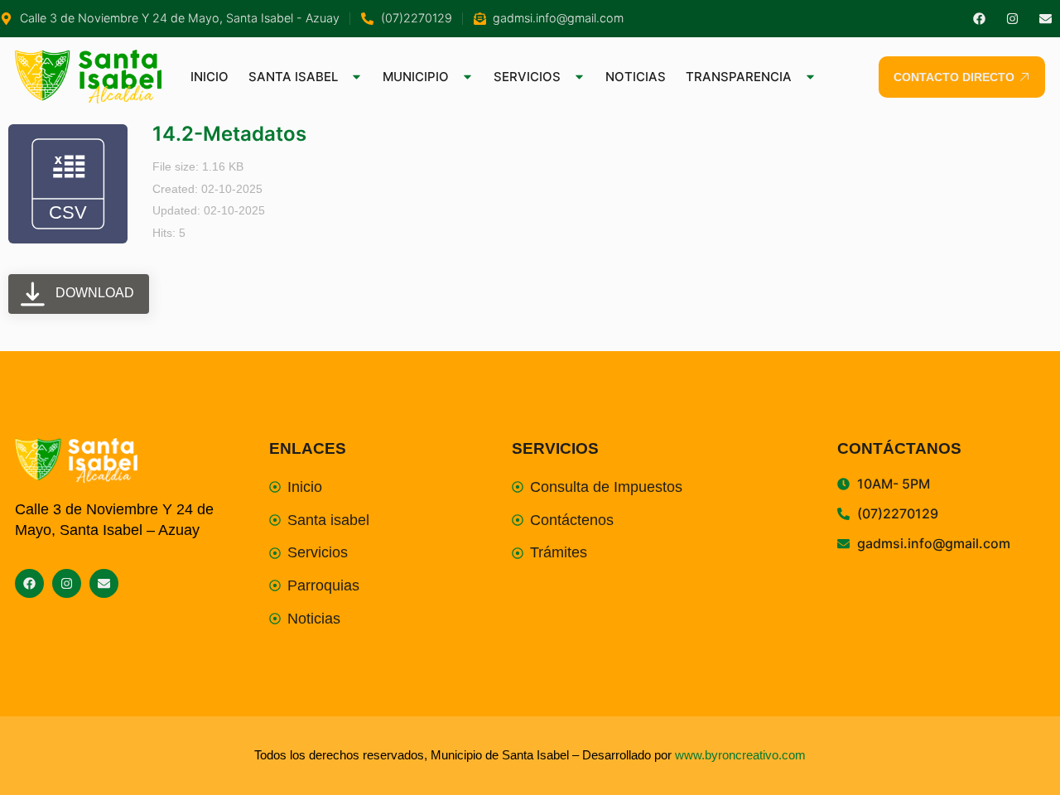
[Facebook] (979, 18)
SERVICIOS (527, 76)
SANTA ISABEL (293, 76)
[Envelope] (1045, 18)
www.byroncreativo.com (740, 755)
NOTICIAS (635, 76)
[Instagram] (1012, 18)
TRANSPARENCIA (739, 76)
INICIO (209, 76)
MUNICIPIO (416, 76)
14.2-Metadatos (229, 134)
